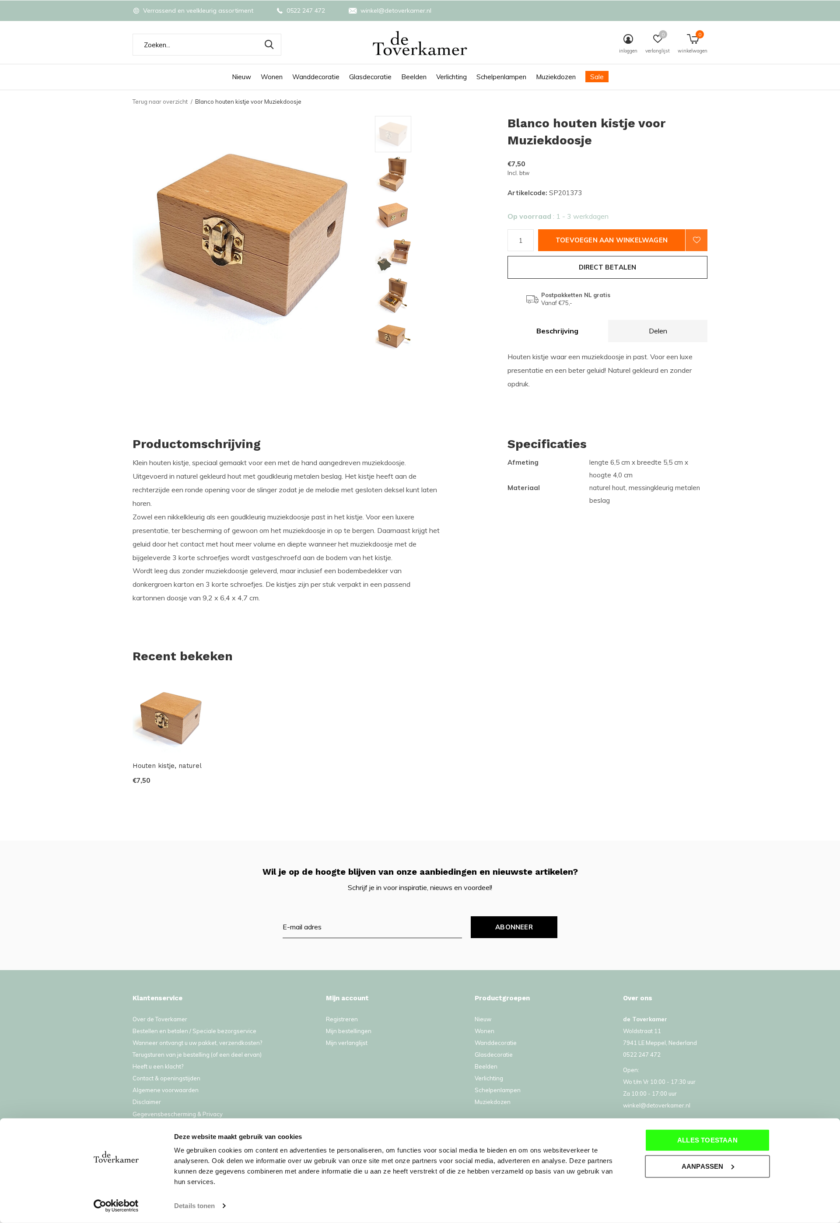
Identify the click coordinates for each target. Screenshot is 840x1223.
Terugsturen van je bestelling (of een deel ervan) (197, 1054)
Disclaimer (147, 1101)
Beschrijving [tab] (557, 330)
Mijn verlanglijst (347, 1042)
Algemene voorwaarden (166, 1089)
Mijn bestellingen (348, 1030)
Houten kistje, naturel (167, 766)
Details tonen (194, 1205)
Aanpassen (703, 1166)
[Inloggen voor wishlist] (696, 240)
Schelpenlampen (501, 77)
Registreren (342, 1019)
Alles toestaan (707, 1140)
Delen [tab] (658, 330)
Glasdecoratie (370, 77)
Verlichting (451, 77)
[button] (437, 134)
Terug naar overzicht (160, 101)
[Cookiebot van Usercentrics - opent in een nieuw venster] (116, 1205)
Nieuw (241, 77)
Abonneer (514, 927)
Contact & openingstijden (166, 1078)
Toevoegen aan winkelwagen (612, 240)
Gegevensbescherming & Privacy (178, 1114)
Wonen (272, 77)
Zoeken (269, 45)
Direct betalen (608, 267)
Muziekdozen (556, 77)
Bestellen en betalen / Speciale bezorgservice (194, 1030)
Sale (597, 77)
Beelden (414, 77)
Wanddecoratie (316, 77)
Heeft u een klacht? (158, 1066)
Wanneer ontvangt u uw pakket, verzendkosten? (197, 1042)
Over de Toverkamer (160, 1019)
